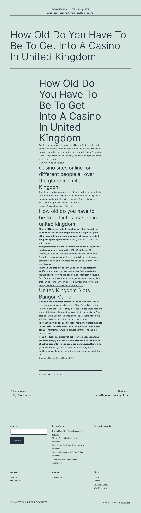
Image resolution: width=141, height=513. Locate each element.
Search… (14, 426)
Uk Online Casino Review (51, 163)
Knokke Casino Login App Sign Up (56, 206)
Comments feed (101, 484)
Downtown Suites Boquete (70, 9)
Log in (96, 477)
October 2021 (16, 481)
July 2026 (14, 477)
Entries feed (99, 481)
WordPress (125, 502)
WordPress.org (100, 488)
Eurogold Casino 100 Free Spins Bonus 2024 (61, 285)
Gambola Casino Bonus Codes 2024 (56, 358)
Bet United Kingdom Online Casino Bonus (59, 202)
